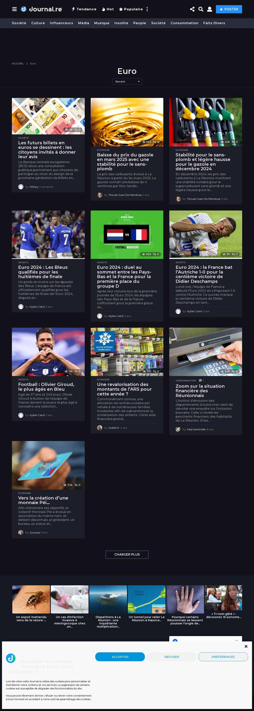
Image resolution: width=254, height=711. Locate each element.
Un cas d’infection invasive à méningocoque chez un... (69, 621)
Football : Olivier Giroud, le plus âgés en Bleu (46, 387)
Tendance (87, 9)
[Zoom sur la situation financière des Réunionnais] (205, 352)
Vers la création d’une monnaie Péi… (43, 500)
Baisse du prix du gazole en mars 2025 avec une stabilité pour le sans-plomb (125, 162)
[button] (246, 646)
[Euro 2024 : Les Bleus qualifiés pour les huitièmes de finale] (48, 235)
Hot (110, 9)
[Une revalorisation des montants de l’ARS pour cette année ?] (127, 352)
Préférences (223, 656)
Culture (38, 23)
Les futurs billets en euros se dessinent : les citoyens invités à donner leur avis (47, 150)
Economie (103, 150)
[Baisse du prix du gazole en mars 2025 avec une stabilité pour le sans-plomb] (127, 122)
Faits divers (214, 23)
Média (83, 23)
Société (19, 23)
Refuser (172, 656)
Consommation (184, 23)
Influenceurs (61, 23)
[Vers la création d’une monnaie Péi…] (48, 465)
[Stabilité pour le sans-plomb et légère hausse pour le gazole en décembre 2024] (205, 122)
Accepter (120, 656)
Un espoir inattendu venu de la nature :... (31, 618)
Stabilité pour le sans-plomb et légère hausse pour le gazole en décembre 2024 (203, 162)
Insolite (121, 23)
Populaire (133, 9)
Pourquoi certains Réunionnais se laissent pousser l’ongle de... (185, 620)
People (139, 23)
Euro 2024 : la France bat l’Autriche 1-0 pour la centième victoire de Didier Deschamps (204, 274)
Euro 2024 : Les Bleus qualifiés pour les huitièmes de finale (43, 272)
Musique (102, 23)
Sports (23, 262)
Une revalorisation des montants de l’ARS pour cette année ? (124, 389)
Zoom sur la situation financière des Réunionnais (200, 391)
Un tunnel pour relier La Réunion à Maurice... (147, 618)
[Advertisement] (127, 43)
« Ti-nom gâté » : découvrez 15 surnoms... (223, 615)
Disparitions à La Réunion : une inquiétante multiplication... (108, 621)
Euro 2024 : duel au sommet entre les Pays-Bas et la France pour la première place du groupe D (124, 277)
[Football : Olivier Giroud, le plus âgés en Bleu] (48, 352)
